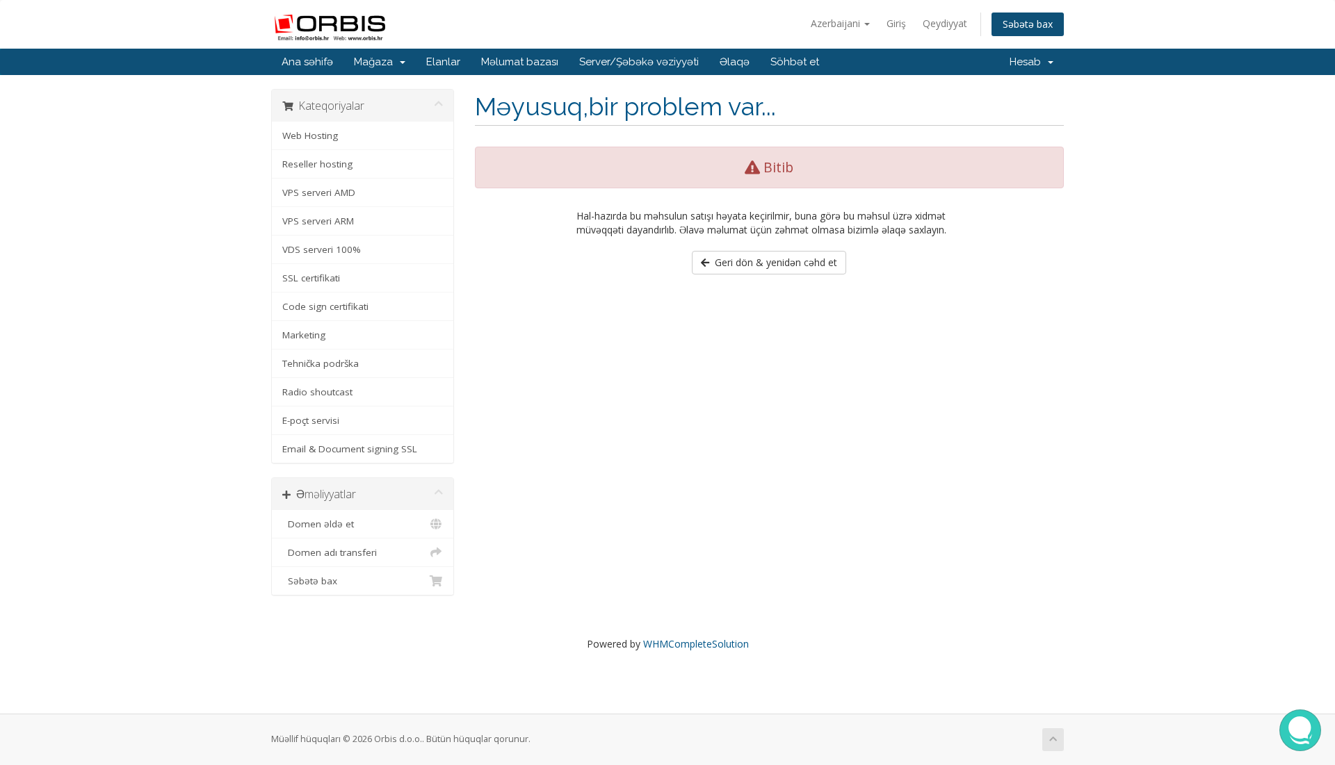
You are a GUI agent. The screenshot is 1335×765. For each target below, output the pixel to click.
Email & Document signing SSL (349, 449)
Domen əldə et (318, 524)
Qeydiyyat (945, 23)
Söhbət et (794, 62)
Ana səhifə (307, 62)
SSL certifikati (311, 278)
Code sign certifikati (325, 306)
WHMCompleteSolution (696, 643)
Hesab (1028, 62)
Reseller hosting (317, 164)
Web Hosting (310, 135)
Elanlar (443, 62)
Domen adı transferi (329, 552)
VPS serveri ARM (318, 221)
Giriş (896, 23)
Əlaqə (735, 62)
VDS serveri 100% (321, 249)
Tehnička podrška (320, 363)
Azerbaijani (837, 23)
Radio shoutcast (317, 392)
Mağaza (376, 62)
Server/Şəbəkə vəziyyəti (639, 62)
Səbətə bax (1028, 24)
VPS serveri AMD (318, 192)
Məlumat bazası (519, 62)
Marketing (303, 335)
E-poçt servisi (310, 420)
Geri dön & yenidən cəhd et (773, 262)
